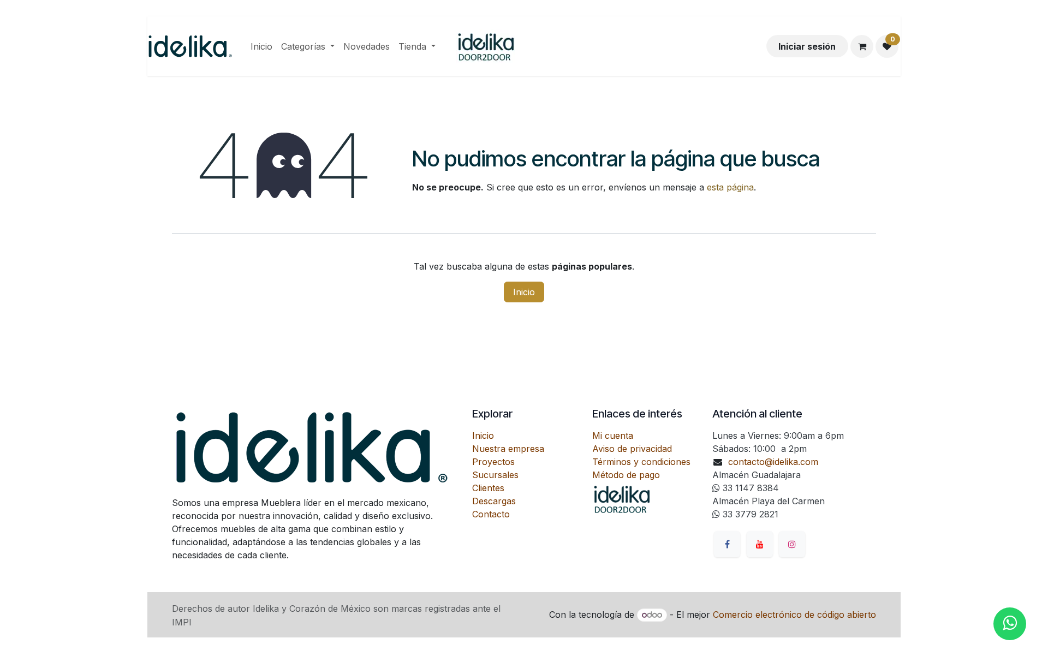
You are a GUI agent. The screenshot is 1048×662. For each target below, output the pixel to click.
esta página (730, 187)
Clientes (488, 487)
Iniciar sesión (807, 46)
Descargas (494, 501)
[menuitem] (261, 46)
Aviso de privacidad (632, 448)
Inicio (524, 292)
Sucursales (495, 474)
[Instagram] (792, 544)
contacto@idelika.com (773, 461)
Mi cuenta (612, 435)
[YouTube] (760, 544)
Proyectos (493, 461)
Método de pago (626, 474)
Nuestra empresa (508, 448)
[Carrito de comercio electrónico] (861, 46)
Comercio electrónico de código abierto (794, 614)
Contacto (491, 514)
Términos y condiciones (641, 461)
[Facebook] (727, 544)
